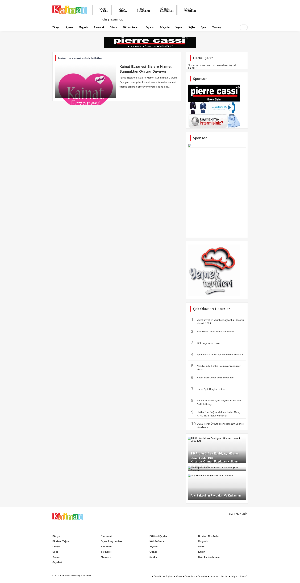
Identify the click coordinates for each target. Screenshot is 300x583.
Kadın (201, 551)
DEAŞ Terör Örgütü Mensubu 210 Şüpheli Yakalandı (217, 425)
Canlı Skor (190, 576)
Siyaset (153, 546)
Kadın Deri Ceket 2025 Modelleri (212, 377)
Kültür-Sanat (157, 541)
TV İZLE (103, 9)
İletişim (224, 576)
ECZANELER (167, 9)
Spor (55, 551)
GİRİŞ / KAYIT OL (112, 19)
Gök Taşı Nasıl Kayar (206, 343)
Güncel (153, 551)
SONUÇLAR (143, 9)
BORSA (123, 9)
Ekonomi (106, 536)
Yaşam (56, 557)
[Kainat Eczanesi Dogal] (69, 14)
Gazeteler (202, 576)
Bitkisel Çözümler (208, 536)
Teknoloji (106, 551)
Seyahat (57, 562)
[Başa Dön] (293, 576)
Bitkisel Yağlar (61, 541)
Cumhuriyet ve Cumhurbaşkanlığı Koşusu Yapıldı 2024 (217, 321)
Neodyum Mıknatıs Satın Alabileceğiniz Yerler (216, 367)
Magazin (203, 541)
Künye (179, 576)
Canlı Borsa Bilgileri (163, 576)
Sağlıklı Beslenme (209, 557)
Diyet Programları (111, 541)
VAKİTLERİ (190, 9)
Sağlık (153, 557)
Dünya (56, 536)
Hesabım (214, 576)
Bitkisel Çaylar (158, 536)
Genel (201, 546)
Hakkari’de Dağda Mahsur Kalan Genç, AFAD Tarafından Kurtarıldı (216, 413)
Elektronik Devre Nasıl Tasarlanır (212, 331)
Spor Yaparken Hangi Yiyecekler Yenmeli (217, 354)
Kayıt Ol (244, 576)
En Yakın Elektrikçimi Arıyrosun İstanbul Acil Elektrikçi (216, 401)
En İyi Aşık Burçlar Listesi (208, 389)
